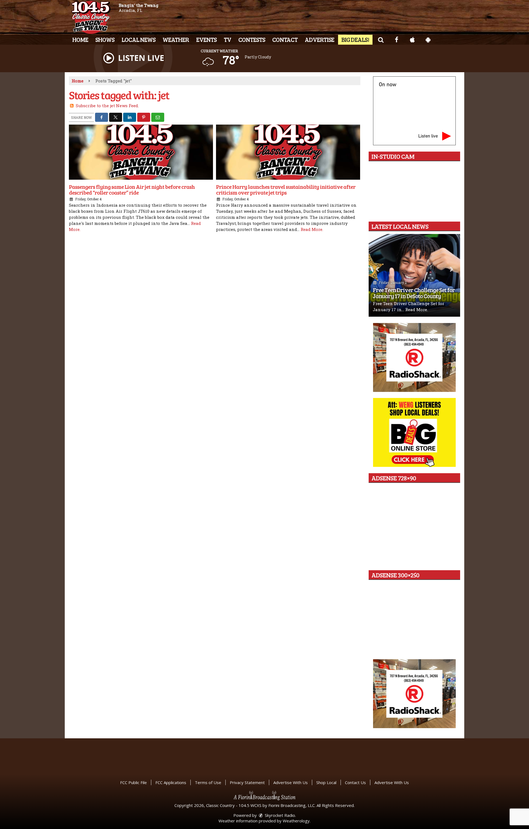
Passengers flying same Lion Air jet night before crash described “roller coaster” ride (132, 189)
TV (227, 39)
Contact (285, 39)
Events (206, 39)
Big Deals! (355, 39)
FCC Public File (133, 782)
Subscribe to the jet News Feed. (107, 105)
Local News (138, 39)
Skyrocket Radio (279, 815)
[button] (380, 39)
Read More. (312, 229)
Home (80, 39)
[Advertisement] (414, 357)
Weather (176, 39)
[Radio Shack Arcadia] (414, 693)
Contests (251, 39)
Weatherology (296, 820)
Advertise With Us (290, 782)
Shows (104, 39)
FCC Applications (170, 782)
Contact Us (355, 782)
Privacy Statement (247, 782)
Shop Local (326, 782)
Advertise (319, 39)
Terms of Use (208, 782)
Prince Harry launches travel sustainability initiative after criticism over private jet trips (285, 189)
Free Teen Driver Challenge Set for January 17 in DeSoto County (414, 293)
